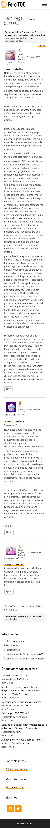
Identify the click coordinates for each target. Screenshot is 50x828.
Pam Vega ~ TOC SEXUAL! (15, 713)
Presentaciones (15, 641)
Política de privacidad (17, 769)
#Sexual (42, 46)
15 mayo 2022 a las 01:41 (14, 564)
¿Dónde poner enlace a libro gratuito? (21, 739)
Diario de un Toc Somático (15, 675)
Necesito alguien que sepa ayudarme (21, 701)
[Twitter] (18, 808)
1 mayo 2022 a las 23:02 (13, 69)
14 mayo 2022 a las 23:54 (14, 421)
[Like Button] (7, 389)
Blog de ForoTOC (15, 787)
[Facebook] (10, 808)
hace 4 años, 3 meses (21, 38)
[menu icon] (44, 4)
